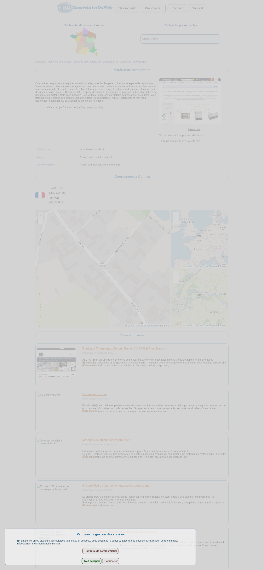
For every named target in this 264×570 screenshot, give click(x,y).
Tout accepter (91, 561)
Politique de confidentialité (100, 550)
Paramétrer (111, 561)
